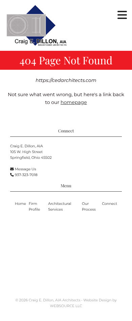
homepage (74, 102)
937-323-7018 (26, 175)
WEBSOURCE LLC (66, 306)
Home (20, 203)
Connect (109, 203)
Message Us (25, 169)
